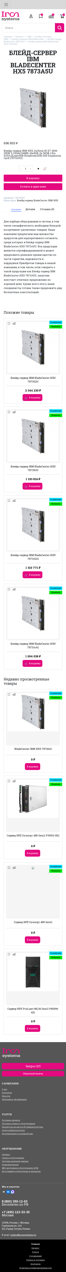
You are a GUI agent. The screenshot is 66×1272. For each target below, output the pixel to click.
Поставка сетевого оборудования (18, 1123)
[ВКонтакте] (8, 1192)
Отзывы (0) (47, 209)
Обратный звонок (33, 1073)
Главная (8, 36)
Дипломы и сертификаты (14, 1099)
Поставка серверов (11, 1120)
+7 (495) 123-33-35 (16, 1212)
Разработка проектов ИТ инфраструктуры (22, 1127)
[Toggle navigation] (6, 5)
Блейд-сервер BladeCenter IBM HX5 (37, 200)
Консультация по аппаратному (17, 1133)
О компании (35, 1256)
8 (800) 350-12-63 (14, 1201)
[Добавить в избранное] (38, 169)
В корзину (33, 178)
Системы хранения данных (15, 1161)
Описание (16, 209)
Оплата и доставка (35, 1260)
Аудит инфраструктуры (13, 1130)
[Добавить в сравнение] (45, 169)
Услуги (35, 1252)
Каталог (20, 36)
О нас (4, 1089)
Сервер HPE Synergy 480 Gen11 (33, 922)
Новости (6, 1096)
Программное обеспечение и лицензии (21, 1171)
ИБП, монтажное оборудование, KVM (20, 1168)
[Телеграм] (4, 1192)
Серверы (6, 1154)
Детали (30, 209)
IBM (29, 36)
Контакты (7, 1092)
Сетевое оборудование (13, 1158)
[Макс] (12, 1192)
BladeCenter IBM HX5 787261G (33, 748)
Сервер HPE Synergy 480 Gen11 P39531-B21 (33, 835)
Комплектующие (10, 1164)
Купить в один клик (33, 186)
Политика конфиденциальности (35, 1268)
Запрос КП (33, 1066)
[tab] (16, 209)
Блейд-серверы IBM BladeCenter (27, 39)
